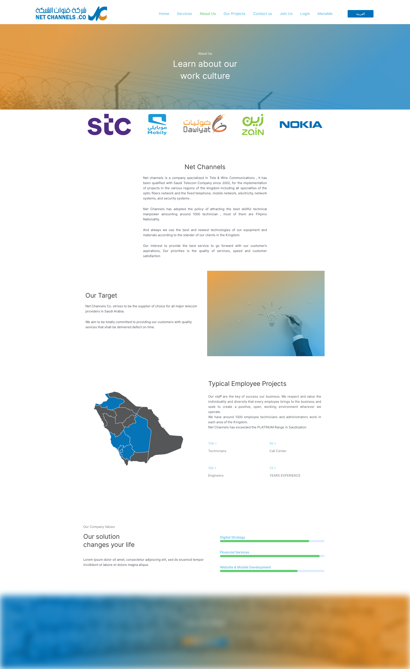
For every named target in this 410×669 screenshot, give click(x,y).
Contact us (262, 14)
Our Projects (234, 14)
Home (164, 14)
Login (305, 14)
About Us (208, 14)
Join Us (286, 14)
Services (184, 14)
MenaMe (325, 14)
